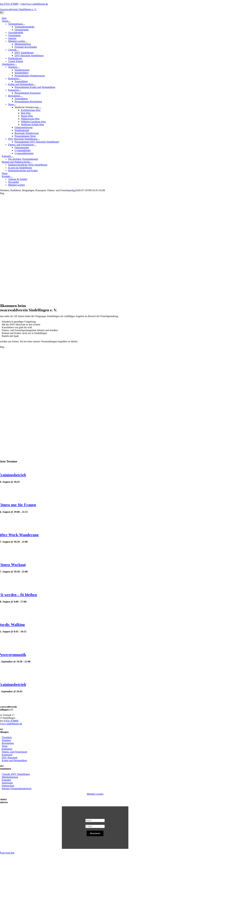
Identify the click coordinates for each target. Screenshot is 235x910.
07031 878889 (11, 720)
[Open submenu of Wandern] (18, 67)
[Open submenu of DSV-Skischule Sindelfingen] (38, 139)
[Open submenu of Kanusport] (20, 90)
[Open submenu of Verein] (9, 21)
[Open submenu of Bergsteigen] (21, 96)
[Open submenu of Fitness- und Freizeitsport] (35, 145)
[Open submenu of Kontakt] (11, 177)
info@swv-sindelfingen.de (34, 4)
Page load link (7, 852)
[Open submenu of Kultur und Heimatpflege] (34, 85)
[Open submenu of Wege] (15, 105)
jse (74, 190)
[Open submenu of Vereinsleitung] (24, 24)
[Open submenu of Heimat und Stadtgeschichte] (31, 162)
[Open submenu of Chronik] (17, 50)
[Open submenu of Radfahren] (20, 79)
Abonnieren (95, 833)
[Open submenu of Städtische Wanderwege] (40, 108)
